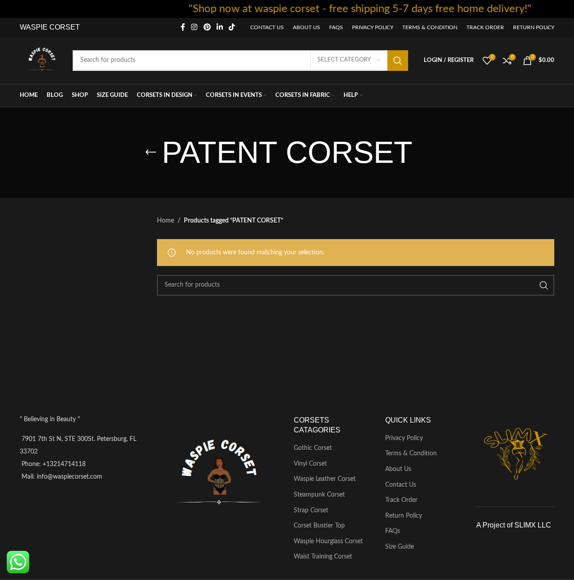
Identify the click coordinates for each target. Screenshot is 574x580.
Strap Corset (311, 510)
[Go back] (150, 152)
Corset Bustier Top (319, 526)
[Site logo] (42, 60)
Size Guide (399, 547)
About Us (398, 469)
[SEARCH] (397, 60)
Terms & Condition (411, 453)
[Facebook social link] (183, 27)
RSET (70, 27)
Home (165, 221)
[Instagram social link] (194, 27)
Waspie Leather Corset (325, 479)
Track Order (401, 500)
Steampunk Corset (319, 495)
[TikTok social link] (232, 27)
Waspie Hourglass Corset (328, 541)
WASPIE (34, 27)
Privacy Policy (404, 438)
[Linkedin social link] (219, 27)
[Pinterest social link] (206, 27)
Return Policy (403, 516)
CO (54, 27)
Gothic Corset (313, 448)
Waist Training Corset (323, 557)
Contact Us (400, 485)
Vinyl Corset (310, 464)
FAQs (392, 531)
